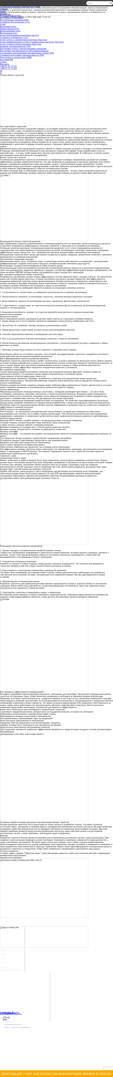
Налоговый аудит (8, 26)
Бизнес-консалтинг (12, 1002)
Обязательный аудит (9, 28)
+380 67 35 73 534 (8, 66)
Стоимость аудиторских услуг (14, 37)
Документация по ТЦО (14, 995)
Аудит (3, 24)
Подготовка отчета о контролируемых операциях (23, 48)
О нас (2, 11)
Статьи (3, 62)
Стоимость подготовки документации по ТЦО (22, 55)
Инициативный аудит (10, 31)
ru (1, 73)
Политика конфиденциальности (10, 968)
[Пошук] (111, 3)
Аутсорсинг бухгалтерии (11, 17)
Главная (3, 9)
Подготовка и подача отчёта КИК (16, 57)
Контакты (4, 64)
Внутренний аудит (9, 33)
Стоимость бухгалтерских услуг (15, 22)
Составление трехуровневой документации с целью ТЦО (27, 53)
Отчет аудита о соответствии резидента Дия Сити (23, 990)
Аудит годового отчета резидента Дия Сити (20, 44)
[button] (11, 314)
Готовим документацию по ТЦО (15, 46)
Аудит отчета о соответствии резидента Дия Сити (23, 40)
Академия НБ (6, 59)
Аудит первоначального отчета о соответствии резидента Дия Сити (32, 42)
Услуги (3, 13)
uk (1, 70)
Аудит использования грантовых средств (19, 35)
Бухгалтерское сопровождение (14, 20)
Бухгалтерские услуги (10, 15)
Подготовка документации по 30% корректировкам (24, 51)
